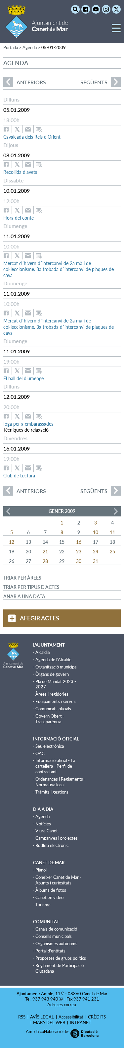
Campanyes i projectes (56, 838)
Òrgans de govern (52, 674)
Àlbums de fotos (50, 890)
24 (95, 551)
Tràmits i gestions (51, 792)
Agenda (42, 816)
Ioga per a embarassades (28, 424)
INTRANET (80, 1022)
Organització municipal (56, 666)
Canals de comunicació (56, 929)
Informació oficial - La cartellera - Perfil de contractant (55, 766)
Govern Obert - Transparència (49, 718)
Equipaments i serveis (55, 701)
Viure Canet (46, 830)
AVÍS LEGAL (42, 1016)
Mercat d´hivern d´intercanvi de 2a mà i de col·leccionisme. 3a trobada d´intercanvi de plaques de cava (58, 269)
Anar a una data (24, 596)
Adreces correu (62, 1004)
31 (95, 561)
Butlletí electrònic (51, 845)
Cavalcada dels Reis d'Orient (32, 137)
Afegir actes (39, 618)
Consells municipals (53, 936)
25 (112, 551)
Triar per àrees (22, 578)
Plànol (41, 870)
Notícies (43, 823)
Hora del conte (18, 218)
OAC (40, 753)
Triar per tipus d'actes (31, 587)
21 (45, 551)
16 (78, 542)
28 (45, 561)
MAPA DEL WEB (49, 1022)
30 (78, 561)
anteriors (24, 82)
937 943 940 (45, 999)
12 (11, 542)
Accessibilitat (71, 1016)
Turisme (43, 904)
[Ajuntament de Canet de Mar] (36, 34)
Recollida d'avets (20, 172)
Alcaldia (42, 652)
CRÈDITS (97, 1016)
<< (8, 511)
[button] (116, 31)
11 (112, 532)
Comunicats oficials (53, 708)
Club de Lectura (19, 475)
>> (116, 511)
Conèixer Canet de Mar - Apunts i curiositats (58, 879)
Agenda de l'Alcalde (53, 659)
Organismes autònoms (56, 943)
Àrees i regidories (51, 694)
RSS (21, 1016)
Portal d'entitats (50, 950)
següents (93, 82)
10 (95, 532)
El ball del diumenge (23, 378)
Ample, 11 (51, 993)
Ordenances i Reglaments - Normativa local (60, 781)
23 (78, 551)
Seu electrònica (49, 746)
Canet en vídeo (49, 897)
